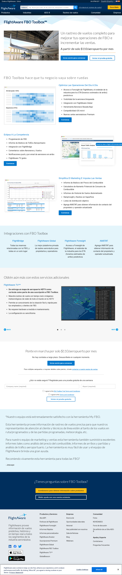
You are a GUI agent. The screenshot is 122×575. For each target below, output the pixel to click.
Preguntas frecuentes (101, 545)
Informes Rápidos (46, 529)
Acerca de (70, 518)
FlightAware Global (47, 545)
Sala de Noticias (72, 533)
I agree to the (62, 391)
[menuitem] (5, 12)
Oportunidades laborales (75, 522)
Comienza (65, 120)
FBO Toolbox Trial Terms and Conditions (67, 391)
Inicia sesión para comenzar (74, 58)
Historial (69, 526)
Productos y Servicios (48, 514)
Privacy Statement (16, 572)
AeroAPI (43, 518)
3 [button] (65, 330)
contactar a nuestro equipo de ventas (85, 369)
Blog (68, 537)
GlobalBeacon (45, 556)
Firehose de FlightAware (49, 522)
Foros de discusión (100, 526)
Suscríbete (114, 7)
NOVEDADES (98, 522)
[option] (61, 301)
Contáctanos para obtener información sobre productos (61, 491)
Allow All (99, 569)
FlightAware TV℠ (46, 552)
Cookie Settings (82, 569)
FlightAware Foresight (48, 526)
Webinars (69, 541)
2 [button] (61, 330)
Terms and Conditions (67, 395)
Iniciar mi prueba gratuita (102, 58)
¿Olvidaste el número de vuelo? (90, 7)
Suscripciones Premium (49, 541)
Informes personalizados (49, 533)
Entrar (19, 1)
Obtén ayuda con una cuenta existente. (54, 497)
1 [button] (57, 330)
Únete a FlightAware (9, 1)
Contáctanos (98, 541)
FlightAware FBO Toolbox (49, 548)
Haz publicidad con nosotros (76, 529)
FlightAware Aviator (47, 537)
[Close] (118, 569)
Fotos (95, 518)
